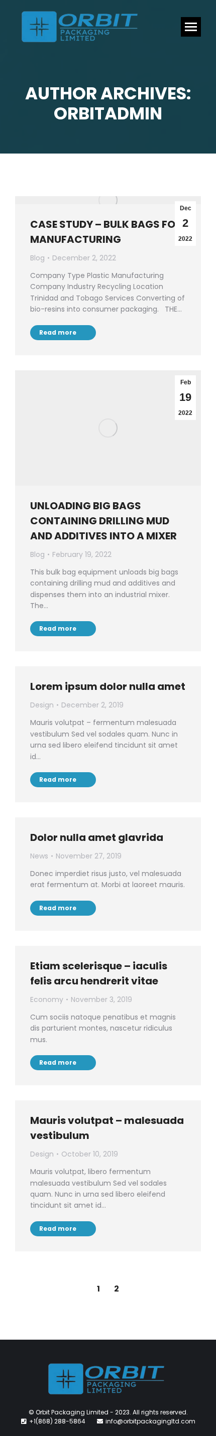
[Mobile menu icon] (191, 27)
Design (42, 705)
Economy (46, 999)
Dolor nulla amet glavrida (96, 837)
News (39, 856)
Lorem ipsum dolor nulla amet (107, 686)
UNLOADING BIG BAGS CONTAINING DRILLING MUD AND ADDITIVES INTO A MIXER (103, 521)
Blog (37, 258)
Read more (57, 332)
